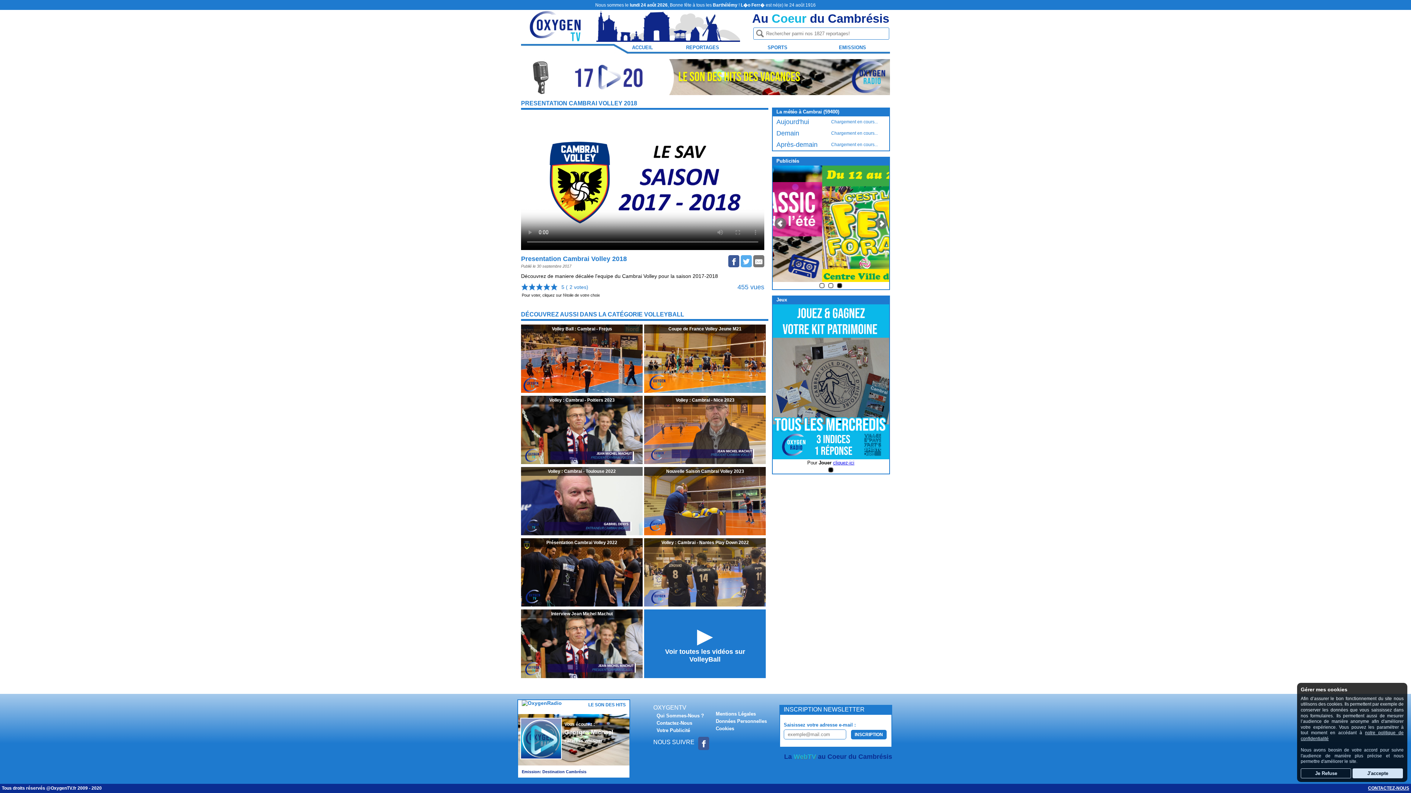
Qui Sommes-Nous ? (680, 715)
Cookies (725, 728)
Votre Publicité (673, 730)
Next (881, 223)
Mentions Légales (736, 714)
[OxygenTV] (556, 38)
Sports (777, 47)
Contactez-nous (1388, 788)
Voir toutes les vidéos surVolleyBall (705, 655)
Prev (780, 223)
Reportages (702, 47)
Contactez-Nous (674, 723)
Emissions (852, 47)
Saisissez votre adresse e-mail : (820, 725)
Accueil (642, 47)
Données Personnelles (741, 721)
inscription (869, 734)
